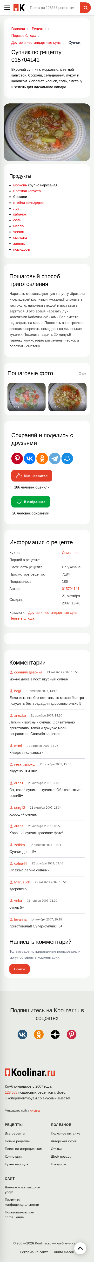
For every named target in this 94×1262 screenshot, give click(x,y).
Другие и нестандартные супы (53, 612)
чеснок (19, 232)
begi (17, 691)
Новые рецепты (17, 1141)
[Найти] (85, 7)
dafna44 (20, 863)
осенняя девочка (28, 672)
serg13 (19, 807)
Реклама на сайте (34, 1252)
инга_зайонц (24, 764)
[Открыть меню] (7, 7)
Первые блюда (21, 618)
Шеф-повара (61, 1156)
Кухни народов (16, 1164)
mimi (18, 746)
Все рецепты (15, 1133)
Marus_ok (22, 882)
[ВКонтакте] (29, 458)
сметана (20, 237)
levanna (20, 919)
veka (18, 901)
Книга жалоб (64, 1252)
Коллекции (13, 1156)
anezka (20, 715)
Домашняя (70, 553)
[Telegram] (54, 458)
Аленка (35, 1110)
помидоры (21, 249)
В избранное (34, 502)
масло (18, 226)
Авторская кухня (64, 1141)
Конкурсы (58, 1164)
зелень (19, 243)
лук (16, 208)
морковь (20, 185)
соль (17, 220)
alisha (18, 826)
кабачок (20, 214)
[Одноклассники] (42, 458)
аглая (18, 783)
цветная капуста (27, 191)
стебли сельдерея (28, 203)
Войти (19, 969)
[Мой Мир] (67, 458)
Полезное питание (65, 1133)
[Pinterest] (17, 458)
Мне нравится (35, 476)
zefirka (19, 845)
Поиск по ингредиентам (23, 1149)
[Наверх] (80, 1248)
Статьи (56, 1149)
